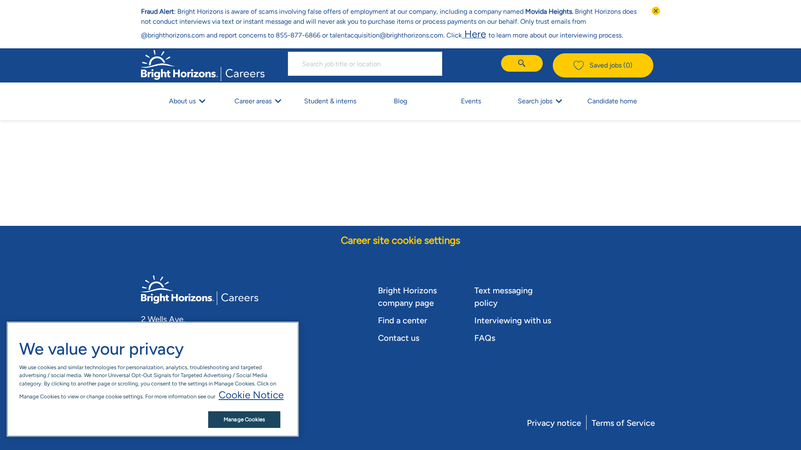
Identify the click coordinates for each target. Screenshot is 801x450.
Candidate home (612, 101)
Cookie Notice (251, 395)
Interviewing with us (512, 320)
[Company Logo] (202, 64)
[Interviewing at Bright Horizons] (487, 34)
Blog (400, 101)
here (474, 34)
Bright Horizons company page (407, 296)
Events (471, 101)
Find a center (402, 320)
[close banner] (656, 11)
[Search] (522, 63)
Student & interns (330, 101)
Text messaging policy (503, 296)
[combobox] (365, 64)
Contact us (398, 338)
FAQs (484, 338)
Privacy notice (554, 423)
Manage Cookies (244, 419)
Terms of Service (623, 423)
